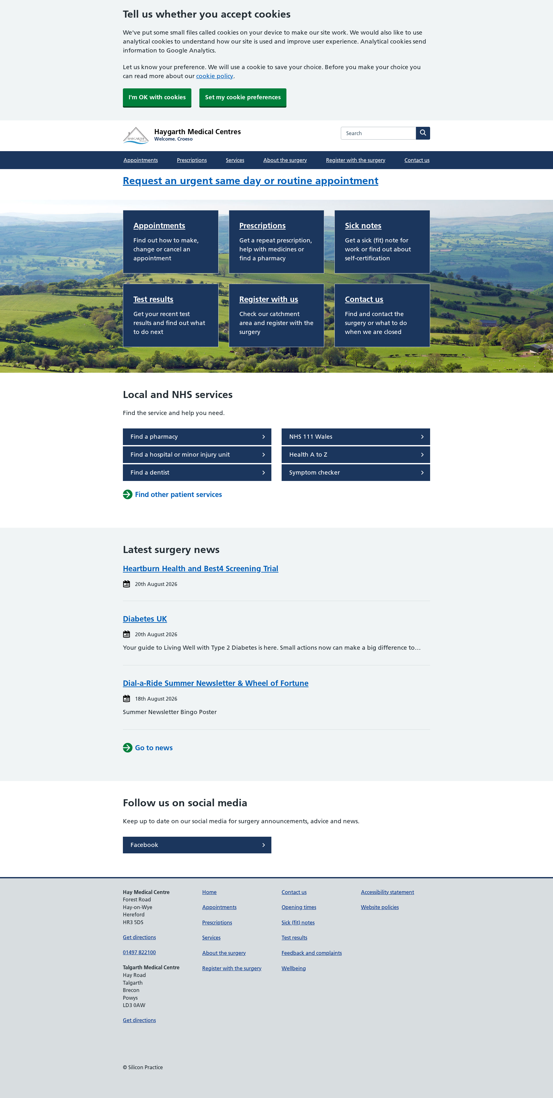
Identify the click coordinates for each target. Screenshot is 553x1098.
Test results (153, 299)
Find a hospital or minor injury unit (180, 454)
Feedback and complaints (312, 953)
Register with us (268, 299)
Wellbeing (294, 968)
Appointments (141, 160)
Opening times (299, 907)
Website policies (380, 907)
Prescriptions (192, 160)
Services (235, 160)
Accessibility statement (387, 892)
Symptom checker (314, 472)
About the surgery (285, 160)
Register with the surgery (355, 160)
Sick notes (363, 225)
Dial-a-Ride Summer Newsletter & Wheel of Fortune (216, 683)
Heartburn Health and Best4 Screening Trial (200, 568)
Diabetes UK (145, 618)
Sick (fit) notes (298, 922)
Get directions (139, 937)
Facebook (144, 845)
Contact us (417, 160)
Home (209, 892)
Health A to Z (308, 454)
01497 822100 (139, 952)
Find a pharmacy (154, 436)
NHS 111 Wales (310, 436)
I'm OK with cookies (157, 97)
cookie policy (214, 76)
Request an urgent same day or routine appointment (250, 181)
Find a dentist (150, 472)
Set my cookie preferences (243, 97)
